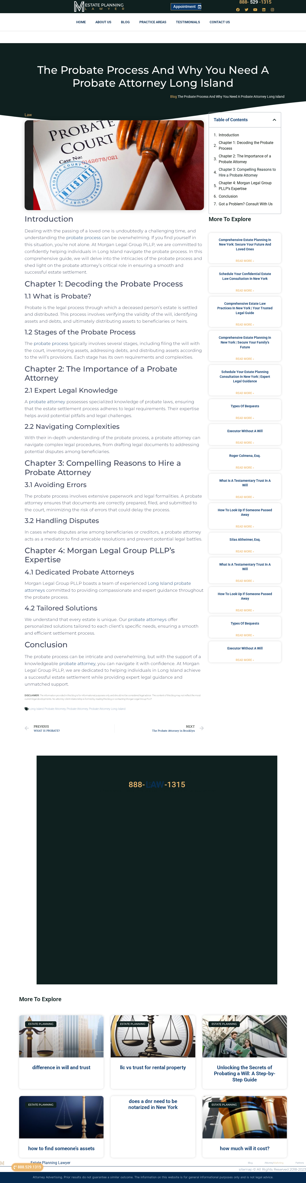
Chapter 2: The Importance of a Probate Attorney (245, 159)
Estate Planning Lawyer (50, 1162)
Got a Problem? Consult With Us (246, 204)
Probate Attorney (77, 709)
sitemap (245, 1169)
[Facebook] (238, 9)
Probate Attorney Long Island (107, 709)
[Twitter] (246, 9)
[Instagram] (272, 9)
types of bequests (245, 406)
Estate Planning (104, 5)
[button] (274, 120)
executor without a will (245, 431)
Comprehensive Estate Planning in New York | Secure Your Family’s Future (245, 342)
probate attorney (47, 401)
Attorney (274, 1162)
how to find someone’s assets (61, 1148)
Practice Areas (152, 22)
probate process (83, 237)
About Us (103, 22)
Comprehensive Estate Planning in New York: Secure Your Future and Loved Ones (245, 244)
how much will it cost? (244, 1148)
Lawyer (107, 9)
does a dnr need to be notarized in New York (153, 1104)
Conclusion (228, 196)
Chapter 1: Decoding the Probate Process (246, 145)
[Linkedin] (264, 9)
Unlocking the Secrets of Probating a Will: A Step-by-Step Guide (244, 1073)
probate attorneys (147, 619)
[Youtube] (255, 9)
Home (81, 22)
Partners (299, 1162)
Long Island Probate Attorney (47, 709)
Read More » (245, 261)
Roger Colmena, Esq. (245, 456)
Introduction (229, 135)
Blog (125, 22)
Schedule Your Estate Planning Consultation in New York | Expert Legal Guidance (245, 376)
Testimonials (188, 22)
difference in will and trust (61, 1067)
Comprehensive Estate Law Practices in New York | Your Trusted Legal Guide (245, 308)
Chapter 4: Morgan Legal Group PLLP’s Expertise (245, 186)
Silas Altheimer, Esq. (245, 539)
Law (28, 115)
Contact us (220, 22)
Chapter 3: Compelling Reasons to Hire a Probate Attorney (247, 172)
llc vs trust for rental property (153, 1067)
